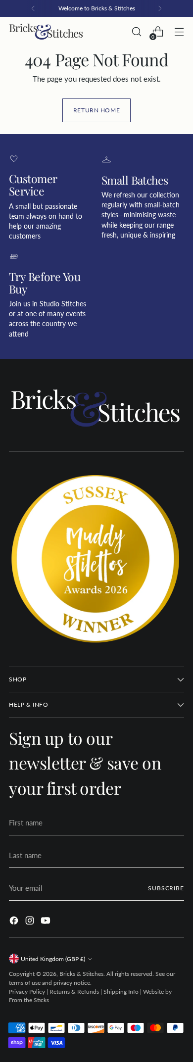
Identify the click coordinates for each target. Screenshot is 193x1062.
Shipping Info (121, 991)
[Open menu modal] (179, 32)
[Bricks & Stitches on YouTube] (46, 922)
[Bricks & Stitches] (46, 32)
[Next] (160, 8)
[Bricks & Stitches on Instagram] (31, 922)
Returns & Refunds (74, 991)
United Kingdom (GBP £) (53, 959)
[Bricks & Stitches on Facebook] (15, 922)
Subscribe (166, 888)
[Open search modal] (136, 32)
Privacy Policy (27, 991)
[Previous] (33, 8)
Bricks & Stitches (81, 973)
